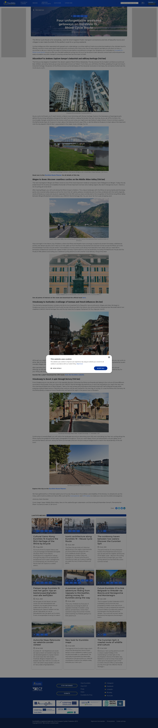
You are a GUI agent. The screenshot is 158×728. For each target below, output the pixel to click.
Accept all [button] (100, 368)
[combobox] (109, 357)
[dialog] (79, 364)
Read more (80, 364)
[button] (56, 368)
